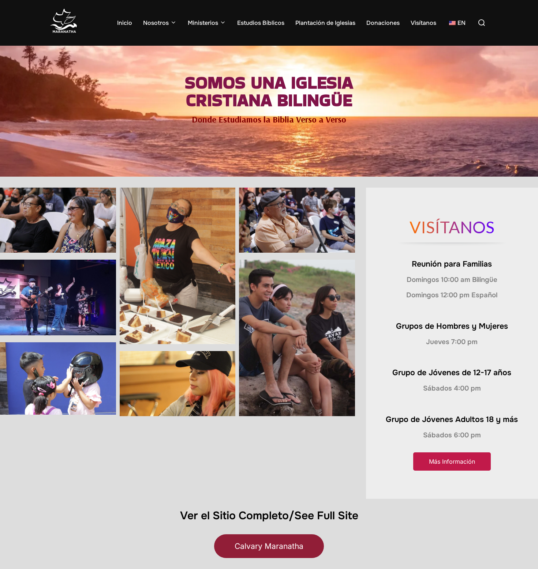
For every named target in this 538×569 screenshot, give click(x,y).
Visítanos (423, 23)
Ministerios (203, 23)
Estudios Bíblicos (260, 23)
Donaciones (383, 23)
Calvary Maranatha (269, 546)
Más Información (452, 461)
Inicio (124, 23)
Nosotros (156, 23)
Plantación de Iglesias (325, 23)
